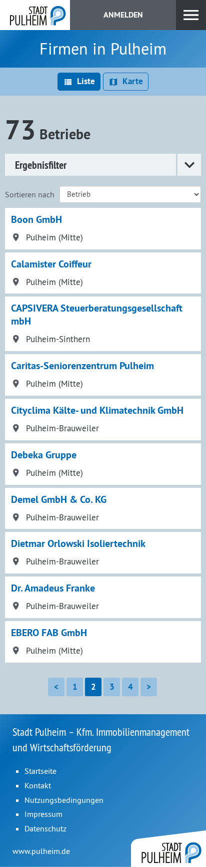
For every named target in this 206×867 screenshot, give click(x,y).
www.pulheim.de (41, 851)
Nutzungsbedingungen (64, 800)
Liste (86, 81)
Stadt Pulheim (35, 15)
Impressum (43, 814)
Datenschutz (45, 828)
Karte (132, 81)
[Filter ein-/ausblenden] (188, 165)
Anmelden (123, 15)
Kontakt (37, 785)
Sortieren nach (29, 194)
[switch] (191, 15)
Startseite (40, 771)
